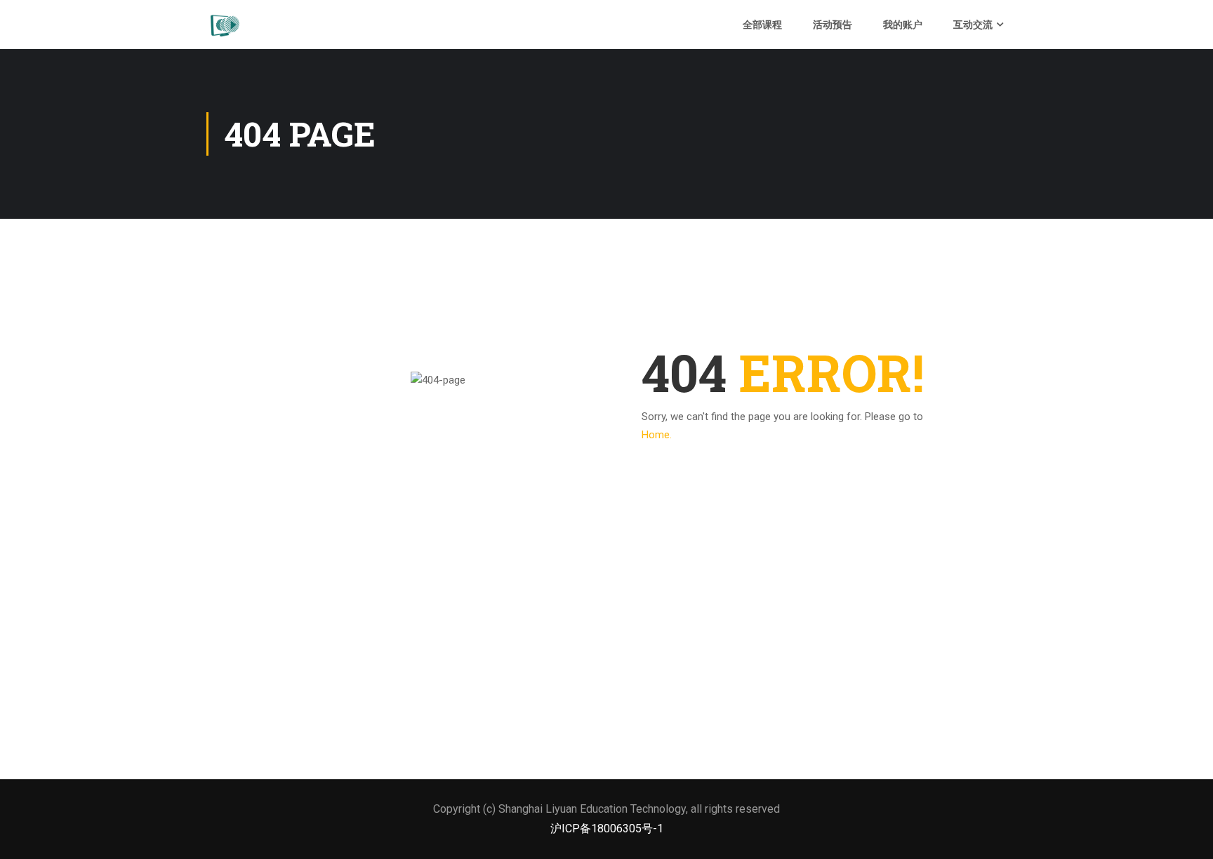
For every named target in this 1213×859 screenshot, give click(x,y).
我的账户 (902, 24)
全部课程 (762, 24)
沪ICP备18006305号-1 (606, 828)
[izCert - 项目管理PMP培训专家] (223, 24)
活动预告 (832, 24)
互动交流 (973, 24)
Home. (657, 434)
